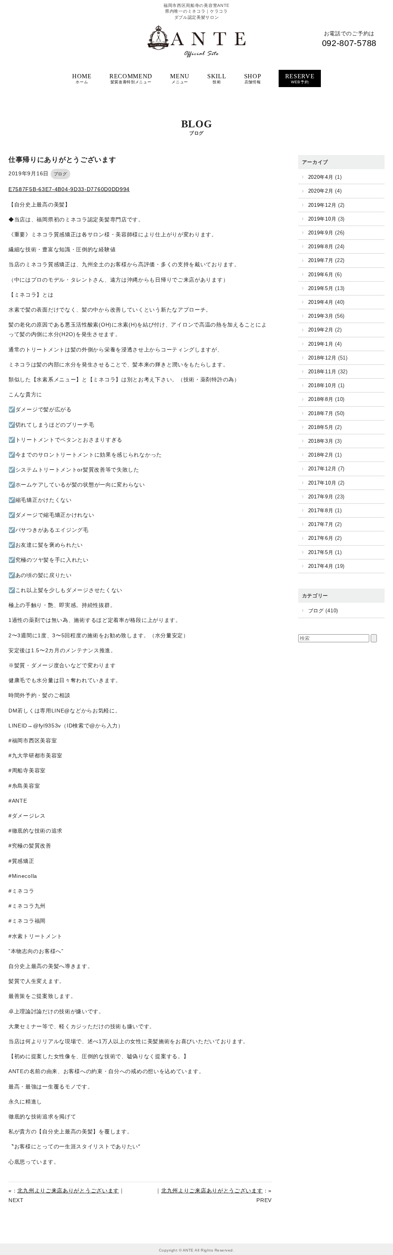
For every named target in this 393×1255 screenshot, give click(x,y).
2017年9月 (321, 497)
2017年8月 (321, 510)
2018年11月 (322, 371)
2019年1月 (321, 344)
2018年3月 (321, 441)
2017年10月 (322, 483)
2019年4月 (321, 302)
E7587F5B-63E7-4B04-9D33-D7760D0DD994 (69, 189)
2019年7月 (321, 260)
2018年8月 (321, 399)
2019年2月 (321, 330)
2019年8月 (321, 246)
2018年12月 (322, 358)
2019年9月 (321, 233)
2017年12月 (322, 469)
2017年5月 (321, 552)
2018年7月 (321, 413)
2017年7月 (321, 524)
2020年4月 (321, 177)
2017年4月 (321, 566)
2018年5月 (321, 427)
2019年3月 (321, 316)
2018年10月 (322, 385)
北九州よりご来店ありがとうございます (68, 1190)
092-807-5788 (349, 43)
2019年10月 (322, 219)
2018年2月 (321, 455)
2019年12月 (322, 205)
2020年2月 (321, 191)
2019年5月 (321, 288)
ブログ (60, 174)
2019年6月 (321, 274)
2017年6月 (321, 538)
